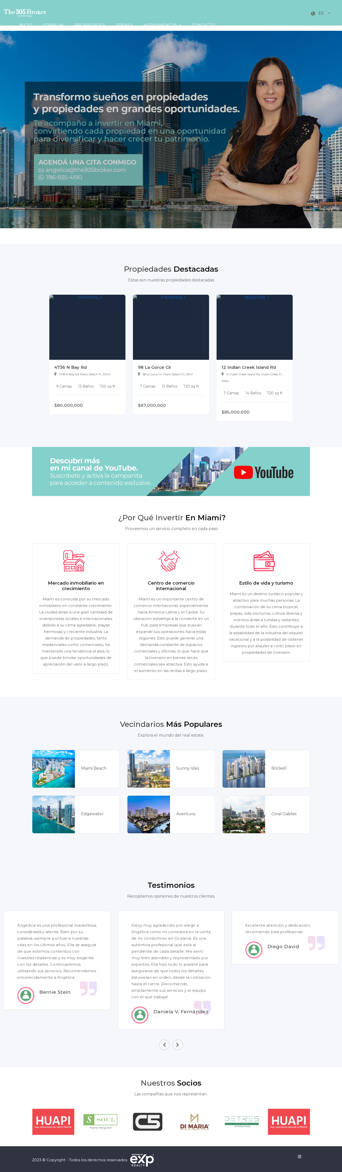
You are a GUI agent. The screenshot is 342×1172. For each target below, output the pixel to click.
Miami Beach (93, 768)
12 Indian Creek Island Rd (249, 367)
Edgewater (92, 813)
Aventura (185, 813)
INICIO (25, 25)
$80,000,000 (68, 405)
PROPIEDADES (89, 25)
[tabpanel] (87, 354)
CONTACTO (203, 25)
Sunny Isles (187, 768)
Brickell (279, 768)
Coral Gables (283, 813)
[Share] (113, 403)
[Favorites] (119, 403)
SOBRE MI (53, 25)
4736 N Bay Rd (70, 367)
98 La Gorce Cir (154, 367)
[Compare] (106, 403)
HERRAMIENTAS (160, 25)
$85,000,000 (236, 412)
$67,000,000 (152, 405)
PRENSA (124, 25)
